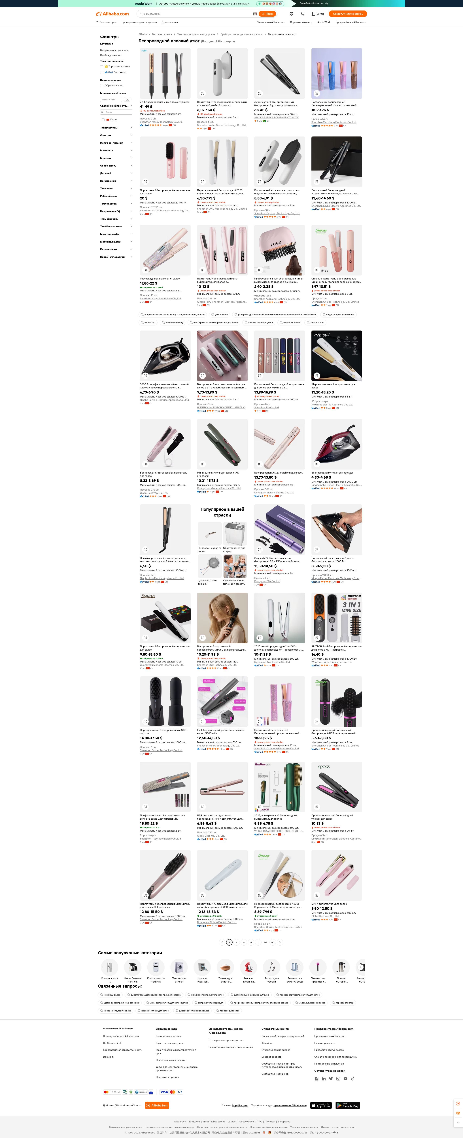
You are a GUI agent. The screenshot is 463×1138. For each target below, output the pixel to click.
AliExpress (180, 1121)
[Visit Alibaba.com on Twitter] (331, 1078)
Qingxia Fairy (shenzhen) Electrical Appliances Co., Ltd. (222, 301)
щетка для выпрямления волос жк (121, 1003)
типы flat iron (317, 322)
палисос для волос (229, 1010)
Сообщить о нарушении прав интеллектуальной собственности (282, 1065)
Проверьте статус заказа (329, 1049)
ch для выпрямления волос (340, 314)
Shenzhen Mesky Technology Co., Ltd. (161, 121)
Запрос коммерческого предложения (231, 1047)
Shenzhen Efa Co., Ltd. (266, 407)
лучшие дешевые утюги (260, 322)
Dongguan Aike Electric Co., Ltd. (272, 661)
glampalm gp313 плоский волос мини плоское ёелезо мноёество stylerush (277, 314)
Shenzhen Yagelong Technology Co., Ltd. (277, 213)
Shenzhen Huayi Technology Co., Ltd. (160, 298)
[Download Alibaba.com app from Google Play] (347, 1105)
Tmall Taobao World (214, 1121)
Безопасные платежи (168, 1036)
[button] (255, 14)
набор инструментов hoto (117, 1010)
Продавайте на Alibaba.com (330, 1036)
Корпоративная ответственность (122, 1049)
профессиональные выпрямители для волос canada (261, 1003)
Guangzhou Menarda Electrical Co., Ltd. (219, 488)
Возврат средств (271, 1056)
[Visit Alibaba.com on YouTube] (345, 1078)
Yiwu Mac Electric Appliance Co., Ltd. (332, 404)
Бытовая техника (162, 34)
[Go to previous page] (222, 942)
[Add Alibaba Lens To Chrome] (157, 1105)
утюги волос (221, 314)
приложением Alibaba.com (290, 1105)
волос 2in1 (150, 322)
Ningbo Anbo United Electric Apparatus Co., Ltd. (336, 484)
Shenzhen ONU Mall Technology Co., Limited (222, 208)
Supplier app (240, 1105)
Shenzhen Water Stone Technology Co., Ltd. (221, 125)
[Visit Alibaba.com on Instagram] (338, 1078)
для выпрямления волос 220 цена (251, 995)
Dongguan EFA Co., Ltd (267, 581)
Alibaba (143, 34)
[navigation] (116, 488)
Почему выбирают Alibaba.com (121, 1036)
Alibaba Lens (122, 1105)
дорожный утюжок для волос (194, 1010)
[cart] (303, 14)
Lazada (231, 1121)
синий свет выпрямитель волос (207, 995)
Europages (284, 1121)
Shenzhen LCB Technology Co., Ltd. (217, 664)
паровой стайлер (345, 1003)
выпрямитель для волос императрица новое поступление (175, 314)
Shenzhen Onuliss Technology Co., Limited (335, 301)
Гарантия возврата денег (170, 1043)
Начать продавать (324, 1043)
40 (272, 942)
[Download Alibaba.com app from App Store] (321, 1105)
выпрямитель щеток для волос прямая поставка (156, 995)
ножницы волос (112, 995)
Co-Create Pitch (112, 1043)
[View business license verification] (264, 1132)
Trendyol (270, 1121)
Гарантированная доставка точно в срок (176, 1051)
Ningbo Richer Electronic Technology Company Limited (336, 578)
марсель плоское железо (312, 1003)
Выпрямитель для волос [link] (282, 34)
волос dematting (174, 322)
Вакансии (108, 1056)
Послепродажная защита (170, 1060)
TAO (259, 1121)
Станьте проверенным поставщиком (336, 1056)
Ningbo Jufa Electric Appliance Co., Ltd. (162, 578)
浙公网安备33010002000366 (290, 1132)
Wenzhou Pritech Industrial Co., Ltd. (331, 661)
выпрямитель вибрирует (210, 1003)
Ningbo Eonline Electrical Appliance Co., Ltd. (164, 399)
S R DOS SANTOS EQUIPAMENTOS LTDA (276, 117)
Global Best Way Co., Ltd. (154, 492)
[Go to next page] (280, 942)
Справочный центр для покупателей (283, 1036)
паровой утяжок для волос (155, 1010)
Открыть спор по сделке (276, 1049)
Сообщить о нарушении (275, 1073)
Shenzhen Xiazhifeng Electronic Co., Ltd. (333, 122)
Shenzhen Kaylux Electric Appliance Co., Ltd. (336, 205)
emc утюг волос (291, 322)
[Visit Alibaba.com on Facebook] (316, 1078)
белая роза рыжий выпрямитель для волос (216, 322)
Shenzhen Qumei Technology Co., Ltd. (161, 750)
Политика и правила (167, 1077)
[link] (458, 1103)
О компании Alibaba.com (118, 1028)
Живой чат (268, 1043)
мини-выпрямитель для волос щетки (169, 1003)
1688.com (194, 1121)
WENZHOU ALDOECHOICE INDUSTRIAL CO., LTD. (222, 407)
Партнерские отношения (329, 1063)
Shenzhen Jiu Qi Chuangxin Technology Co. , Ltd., (165, 210)
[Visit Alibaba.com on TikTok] (353, 1078)
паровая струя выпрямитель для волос (300, 995)
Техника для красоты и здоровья (196, 34)
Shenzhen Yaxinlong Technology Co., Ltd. (277, 298)
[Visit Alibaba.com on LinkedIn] (324, 1078)
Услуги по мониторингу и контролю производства (176, 1068)
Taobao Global (246, 1121)
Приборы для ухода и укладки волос (241, 34)
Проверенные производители (226, 1040)
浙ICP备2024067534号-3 (324, 1132)
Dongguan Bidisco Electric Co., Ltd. (274, 492)
